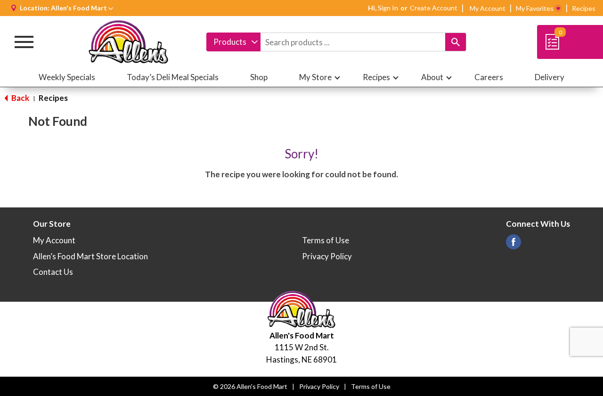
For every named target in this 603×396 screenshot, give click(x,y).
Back (19, 98)
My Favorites (535, 8)
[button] (82, 8)
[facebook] (513, 244)
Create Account (433, 8)
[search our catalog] (455, 42)
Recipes (583, 8)
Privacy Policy (327, 256)
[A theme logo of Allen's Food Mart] (128, 42)
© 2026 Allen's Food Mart (250, 386)
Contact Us (53, 272)
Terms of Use (325, 240)
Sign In (388, 8)
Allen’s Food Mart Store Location (90, 256)
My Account (487, 8)
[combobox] (233, 42)
